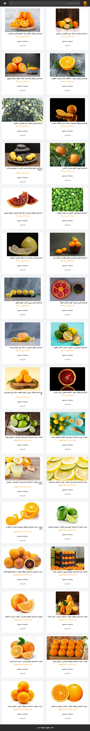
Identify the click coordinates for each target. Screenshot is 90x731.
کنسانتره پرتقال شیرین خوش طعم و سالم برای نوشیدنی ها (23, 393)
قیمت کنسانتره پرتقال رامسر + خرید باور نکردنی (26, 661)
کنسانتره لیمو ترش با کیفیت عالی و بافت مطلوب (70, 347)
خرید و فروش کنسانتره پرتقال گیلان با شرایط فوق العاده (23, 572)
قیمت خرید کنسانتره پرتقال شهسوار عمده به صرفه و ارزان (24, 528)
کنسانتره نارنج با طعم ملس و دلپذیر (75, 168)
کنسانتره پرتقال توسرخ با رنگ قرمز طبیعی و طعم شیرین (23, 213)
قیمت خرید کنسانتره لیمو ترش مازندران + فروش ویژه (24, 437)
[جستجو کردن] (11, 3)
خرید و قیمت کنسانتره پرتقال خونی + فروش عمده (25, 706)
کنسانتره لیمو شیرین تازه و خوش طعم (29, 303)
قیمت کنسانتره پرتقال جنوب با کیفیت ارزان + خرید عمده (67, 616)
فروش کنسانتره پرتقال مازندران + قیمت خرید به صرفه (23, 616)
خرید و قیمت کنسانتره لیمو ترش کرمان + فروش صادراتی (67, 527)
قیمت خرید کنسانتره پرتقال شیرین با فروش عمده (70, 572)
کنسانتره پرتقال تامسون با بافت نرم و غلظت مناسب (69, 123)
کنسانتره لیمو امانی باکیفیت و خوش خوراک (72, 213)
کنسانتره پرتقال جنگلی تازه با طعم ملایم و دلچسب (25, 33)
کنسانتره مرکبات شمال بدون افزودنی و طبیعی (71, 33)
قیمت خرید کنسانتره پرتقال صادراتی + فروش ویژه (70, 661)
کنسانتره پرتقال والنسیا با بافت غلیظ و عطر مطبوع (24, 78)
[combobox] (46, 3)
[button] (5, 3)
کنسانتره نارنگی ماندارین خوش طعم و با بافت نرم (70, 258)
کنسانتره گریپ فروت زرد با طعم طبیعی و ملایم (26, 258)
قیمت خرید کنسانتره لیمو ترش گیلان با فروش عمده (69, 437)
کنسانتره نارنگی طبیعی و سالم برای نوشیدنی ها (26, 347)
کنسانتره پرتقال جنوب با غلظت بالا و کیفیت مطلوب (69, 78)
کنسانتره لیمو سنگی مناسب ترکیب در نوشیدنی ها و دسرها (24, 169)
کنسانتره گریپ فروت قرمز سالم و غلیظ (73, 303)
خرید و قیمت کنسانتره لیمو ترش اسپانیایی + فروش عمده (24, 483)
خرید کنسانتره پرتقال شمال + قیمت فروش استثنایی (69, 706)
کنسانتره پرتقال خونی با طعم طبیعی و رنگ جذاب (70, 392)
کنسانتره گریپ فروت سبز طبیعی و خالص (28, 123)
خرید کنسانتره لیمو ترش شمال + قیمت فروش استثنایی (68, 482)
